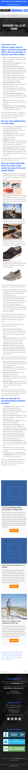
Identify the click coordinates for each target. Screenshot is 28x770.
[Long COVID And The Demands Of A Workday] (14, 551)
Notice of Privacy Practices (14, 693)
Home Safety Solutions (11, 657)
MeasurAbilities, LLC (19, 758)
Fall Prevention (18, 654)
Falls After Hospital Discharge (9, 655)
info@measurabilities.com (14, 4)
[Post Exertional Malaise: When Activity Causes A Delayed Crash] (14, 493)
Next (24, 671)
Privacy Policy (14, 691)
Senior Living (7, 659)
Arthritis (5, 652)
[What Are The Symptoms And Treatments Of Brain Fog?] (14, 607)
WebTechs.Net (14, 766)
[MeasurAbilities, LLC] (14, 10)
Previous (5, 671)
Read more (14, 530)
